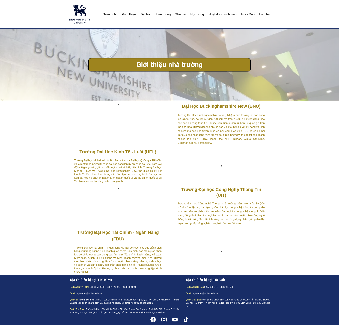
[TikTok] (185, 319)
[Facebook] (153, 319)
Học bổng (197, 14)
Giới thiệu (129, 14)
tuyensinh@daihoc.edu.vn (205, 293)
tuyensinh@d (83, 293)
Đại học (146, 14)
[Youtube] (175, 319)
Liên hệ (264, 14)
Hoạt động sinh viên (223, 14)
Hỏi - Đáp (248, 14)
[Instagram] (164, 319)
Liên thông (163, 14)
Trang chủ (110, 14)
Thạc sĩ (180, 14)
